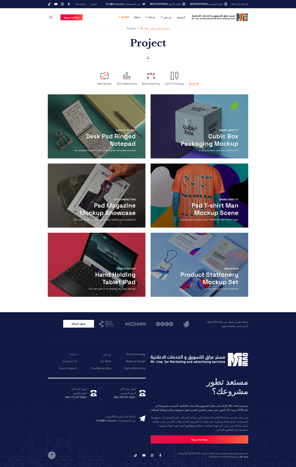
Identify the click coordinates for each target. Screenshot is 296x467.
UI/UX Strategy (126, 130)
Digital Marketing (134, 368)
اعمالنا (137, 17)
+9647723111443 (159, 4)
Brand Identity (228, 130)
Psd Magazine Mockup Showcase (108, 209)
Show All (194, 83)
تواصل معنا (81, 4)
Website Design (135, 361)
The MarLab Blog (101, 368)
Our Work (105, 361)
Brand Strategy (135, 354)
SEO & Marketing (125, 199)
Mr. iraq (244, 456)
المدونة (93, 4)
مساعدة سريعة (71, 17)
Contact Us (70, 361)
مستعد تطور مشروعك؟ (227, 386)
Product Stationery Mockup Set (209, 278)
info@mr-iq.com (115, 4)
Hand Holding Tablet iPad (115, 278)
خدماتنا (152, 17)
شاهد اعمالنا (78, 323)
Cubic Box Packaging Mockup (209, 140)
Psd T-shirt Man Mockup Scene (215, 209)
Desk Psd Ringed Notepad (111, 140)
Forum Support (68, 368)
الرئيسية (181, 17)
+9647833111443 (199, 4)
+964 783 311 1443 (125, 397)
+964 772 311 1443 (76, 397)
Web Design (231, 268)
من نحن (168, 17)
